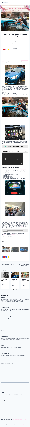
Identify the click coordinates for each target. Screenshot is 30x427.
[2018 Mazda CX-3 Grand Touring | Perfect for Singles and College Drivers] (6, 249)
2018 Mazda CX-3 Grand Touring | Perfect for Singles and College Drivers (6, 253)
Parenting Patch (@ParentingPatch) (7, 316)
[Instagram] (7, 2)
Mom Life (17, 37)
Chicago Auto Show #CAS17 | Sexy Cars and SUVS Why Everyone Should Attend (23, 253)
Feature (13, 37)
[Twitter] (2, 49)
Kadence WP (22, 424)
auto (3, 259)
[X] (5, 2)
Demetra (2, 297)
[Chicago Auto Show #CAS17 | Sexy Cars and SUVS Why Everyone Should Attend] (24, 249)
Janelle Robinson (4, 369)
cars (9, 259)
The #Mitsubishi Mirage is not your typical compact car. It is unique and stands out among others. (14, 150)
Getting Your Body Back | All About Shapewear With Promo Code (24, 264)
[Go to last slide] (2, 280)
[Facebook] (4, 2)
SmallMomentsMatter (4, 307)
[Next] (28, 280)
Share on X (25, 151)
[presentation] (5, 275)
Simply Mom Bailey (4, 353)
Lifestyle (15, 37)
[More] (0, 8)
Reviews (19, 37)
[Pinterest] (4, 49)
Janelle (11, 37)
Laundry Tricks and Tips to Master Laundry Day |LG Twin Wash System (15, 282)
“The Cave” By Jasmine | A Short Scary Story (7, 264)
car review (6, 259)
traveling (22, 259)
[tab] (13, 289)
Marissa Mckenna (4, 336)
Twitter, (15, 234)
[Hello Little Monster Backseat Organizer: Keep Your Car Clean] (15, 249)
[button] (15, 75)
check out (21, 226)
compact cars (12, 259)
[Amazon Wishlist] (8, 49)
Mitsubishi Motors (17, 259)
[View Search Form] (2, 2)
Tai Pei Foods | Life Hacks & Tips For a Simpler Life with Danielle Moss (25, 282)
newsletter (4, 234)
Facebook (12, 234)
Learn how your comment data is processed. (19, 419)
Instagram (19, 234)
